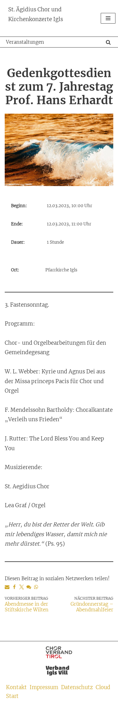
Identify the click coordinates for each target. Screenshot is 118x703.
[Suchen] (108, 42)
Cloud (103, 687)
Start (12, 696)
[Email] (7, 587)
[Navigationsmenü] (108, 18)
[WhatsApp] (36, 587)
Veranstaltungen (25, 42)
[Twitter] (21, 587)
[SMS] (28, 587)
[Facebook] (14, 587)
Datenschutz (77, 687)
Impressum (44, 687)
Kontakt (16, 687)
